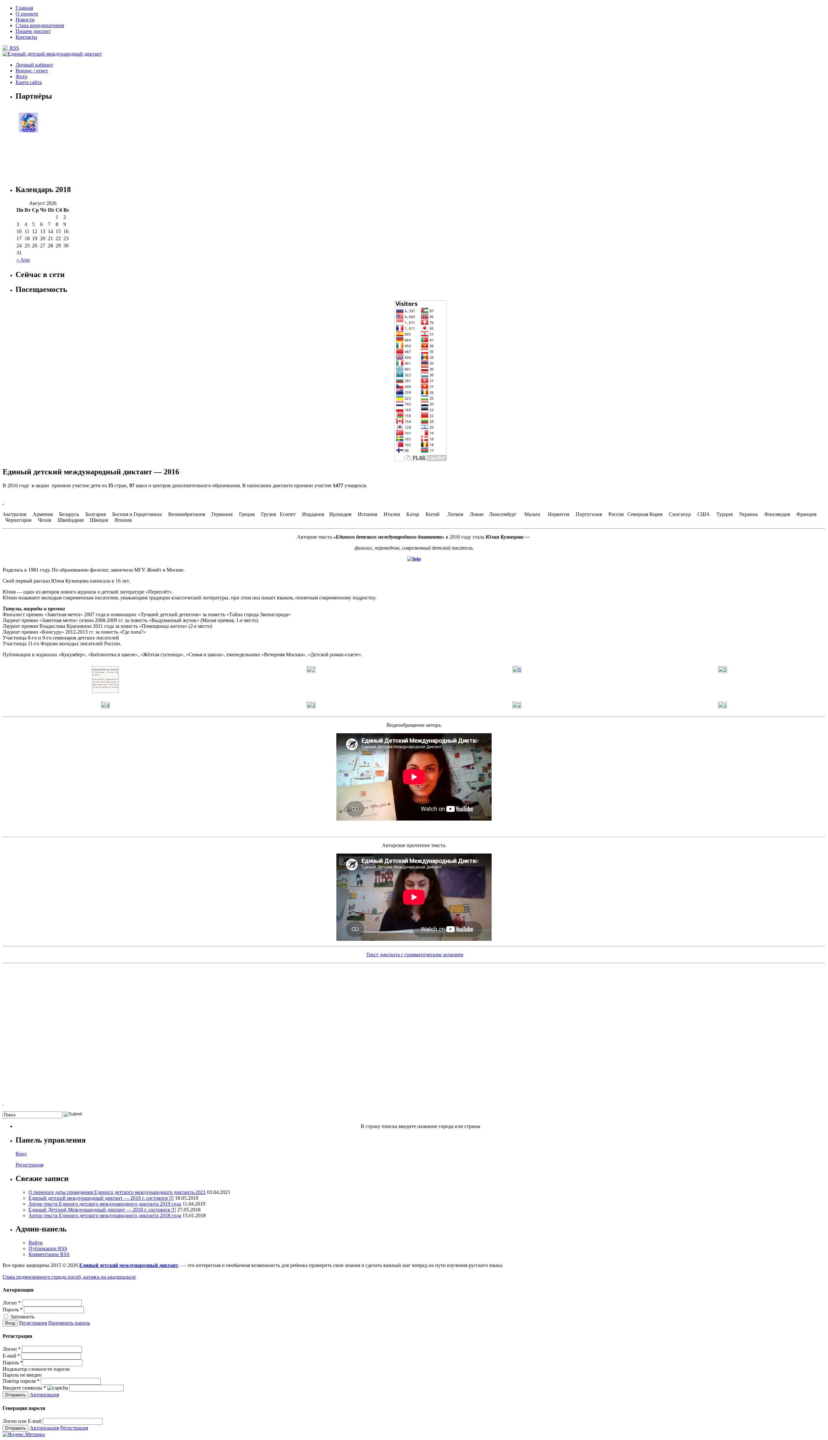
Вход (21, 1153)
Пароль (13, 1309)
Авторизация (44, 1394)
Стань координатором (40, 25)
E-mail (11, 1356)
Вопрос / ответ (32, 70)
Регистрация (29, 1164)
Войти (35, 1242)
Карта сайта (29, 82)
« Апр (23, 260)
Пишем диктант (33, 31)
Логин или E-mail (22, 1421)
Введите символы (24, 1388)
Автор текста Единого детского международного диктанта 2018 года (104, 1215)
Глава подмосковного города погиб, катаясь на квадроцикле (69, 1277)
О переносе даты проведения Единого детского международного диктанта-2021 (117, 1192)
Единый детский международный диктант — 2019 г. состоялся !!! (101, 1198)
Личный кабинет (34, 65)
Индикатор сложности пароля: (36, 1369)
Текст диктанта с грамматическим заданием (414, 954)
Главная (24, 8)
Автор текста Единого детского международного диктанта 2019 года (104, 1204)
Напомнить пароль (69, 1323)
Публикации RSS (47, 1248)
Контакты (26, 37)
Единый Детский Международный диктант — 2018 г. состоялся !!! (102, 1209)
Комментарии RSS (49, 1254)
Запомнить (21, 1316)
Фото (21, 76)
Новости (25, 19)
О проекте (27, 13)
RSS (13, 48)
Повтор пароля (21, 1381)
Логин (12, 1303)
